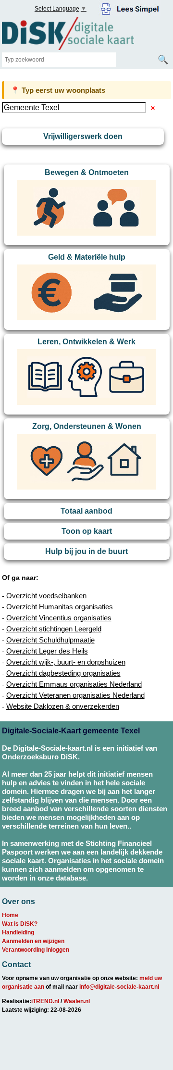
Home (10, 915)
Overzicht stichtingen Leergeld (53, 629)
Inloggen (57, 949)
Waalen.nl (76, 1001)
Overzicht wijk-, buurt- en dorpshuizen (65, 662)
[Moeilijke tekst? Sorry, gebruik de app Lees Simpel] (130, 7)
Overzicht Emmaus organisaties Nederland (74, 684)
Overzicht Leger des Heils (47, 651)
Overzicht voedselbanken (46, 596)
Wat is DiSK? (19, 923)
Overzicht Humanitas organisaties (59, 607)
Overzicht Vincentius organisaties (58, 618)
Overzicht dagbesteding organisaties (63, 673)
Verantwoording (23, 949)
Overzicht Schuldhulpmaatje (50, 640)
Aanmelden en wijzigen (33, 941)
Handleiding (18, 932)
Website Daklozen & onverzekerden (62, 706)
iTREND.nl (45, 1001)
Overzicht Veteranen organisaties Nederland (75, 695)
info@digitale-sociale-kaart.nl (119, 986)
